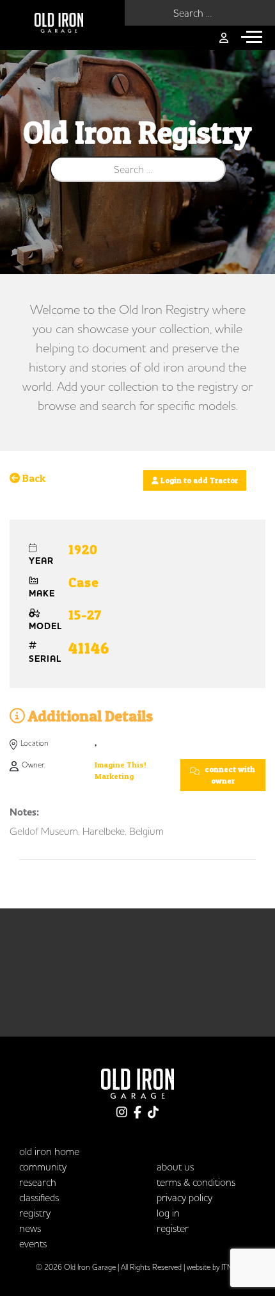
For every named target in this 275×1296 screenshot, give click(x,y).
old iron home (49, 1151)
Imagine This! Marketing (120, 770)
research (37, 1182)
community (43, 1166)
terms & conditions (196, 1182)
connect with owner (229, 774)
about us (175, 1166)
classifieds (39, 1197)
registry (35, 1212)
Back (32, 478)
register (173, 1228)
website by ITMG (213, 1267)
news (30, 1228)
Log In (168, 1212)
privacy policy (184, 1197)
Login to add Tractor (198, 480)
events (33, 1243)
